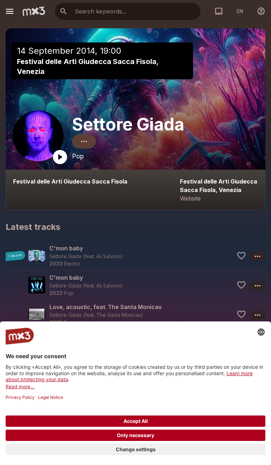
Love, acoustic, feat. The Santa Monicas (105, 306)
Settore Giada (128, 124)
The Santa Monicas (118, 315)
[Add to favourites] (241, 255)
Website (190, 198)
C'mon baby (66, 248)
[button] (135, 255)
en (240, 11)
